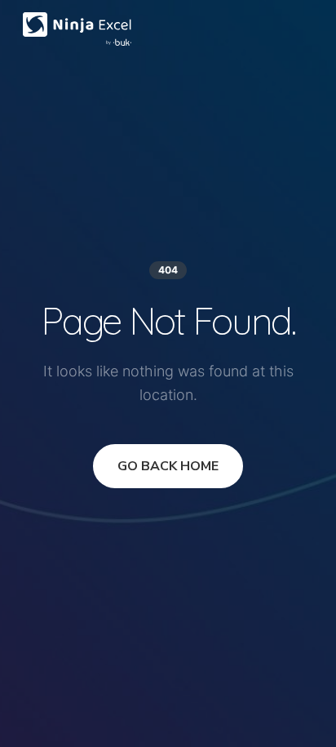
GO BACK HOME (168, 466)
